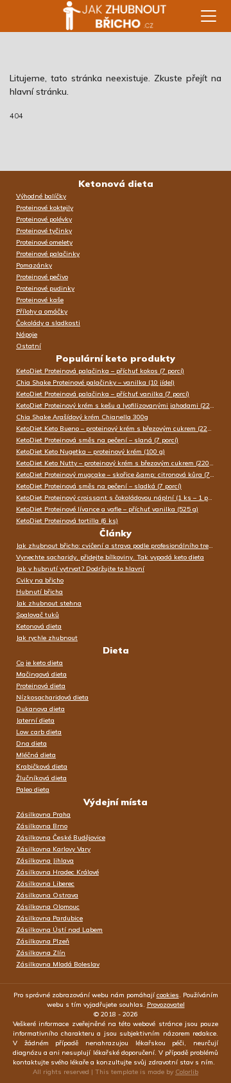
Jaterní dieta (35, 720)
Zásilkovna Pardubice (49, 918)
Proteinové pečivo (42, 277)
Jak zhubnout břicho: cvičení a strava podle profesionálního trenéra (118, 546)
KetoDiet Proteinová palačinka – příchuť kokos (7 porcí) (100, 371)
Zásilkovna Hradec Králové (57, 872)
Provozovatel (166, 1004)
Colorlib (186, 1072)
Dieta (116, 650)
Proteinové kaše (40, 300)
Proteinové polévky (44, 219)
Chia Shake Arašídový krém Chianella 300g (82, 417)
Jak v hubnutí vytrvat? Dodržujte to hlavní (80, 569)
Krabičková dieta (41, 766)
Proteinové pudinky (45, 288)
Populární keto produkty (115, 358)
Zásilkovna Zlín (40, 953)
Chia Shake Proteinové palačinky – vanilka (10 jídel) (95, 382)
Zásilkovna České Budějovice (60, 837)
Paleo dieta (32, 789)
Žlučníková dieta (41, 778)
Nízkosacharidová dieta (52, 697)
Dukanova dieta (40, 709)
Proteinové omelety (44, 242)
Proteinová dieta (40, 686)
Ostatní (28, 346)
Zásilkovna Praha (43, 814)
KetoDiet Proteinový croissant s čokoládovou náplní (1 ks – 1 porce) (118, 497)
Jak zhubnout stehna (48, 603)
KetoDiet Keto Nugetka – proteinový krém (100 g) (90, 451)
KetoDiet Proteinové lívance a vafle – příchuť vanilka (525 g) (107, 509)
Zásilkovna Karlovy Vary (53, 849)
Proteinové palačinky (48, 254)
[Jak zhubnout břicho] (102, 16)
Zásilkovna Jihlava (45, 860)
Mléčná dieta (36, 755)
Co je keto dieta (39, 663)
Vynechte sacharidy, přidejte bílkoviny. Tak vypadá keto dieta (110, 557)
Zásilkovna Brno (41, 826)
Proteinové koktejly (44, 208)
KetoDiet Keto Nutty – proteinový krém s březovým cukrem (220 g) (116, 463)
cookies (168, 995)
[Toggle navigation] (208, 16)
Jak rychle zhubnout (47, 638)
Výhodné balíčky (41, 196)
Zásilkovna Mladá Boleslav (57, 964)
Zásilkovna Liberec (45, 883)
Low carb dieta (39, 732)
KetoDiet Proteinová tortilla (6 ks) (67, 521)
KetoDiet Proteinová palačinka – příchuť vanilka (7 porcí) (102, 394)
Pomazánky (34, 265)
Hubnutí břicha (39, 592)
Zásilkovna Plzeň (42, 941)
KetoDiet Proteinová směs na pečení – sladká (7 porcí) (99, 486)
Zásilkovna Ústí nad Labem (59, 930)
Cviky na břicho (40, 580)
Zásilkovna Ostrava (47, 895)
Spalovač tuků (37, 615)
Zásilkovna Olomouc (48, 906)
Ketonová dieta (115, 183)
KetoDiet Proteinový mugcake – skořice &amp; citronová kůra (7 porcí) (118, 474)
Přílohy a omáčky (41, 311)
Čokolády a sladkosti (48, 323)
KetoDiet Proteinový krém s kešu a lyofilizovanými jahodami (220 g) (118, 405)
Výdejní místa (115, 802)
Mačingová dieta (41, 674)
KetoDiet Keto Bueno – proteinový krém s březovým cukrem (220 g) (117, 428)
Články (115, 533)
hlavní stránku (38, 91)
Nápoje (26, 334)
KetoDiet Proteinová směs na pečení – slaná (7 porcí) (97, 440)
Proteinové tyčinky (44, 231)
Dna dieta (31, 743)
